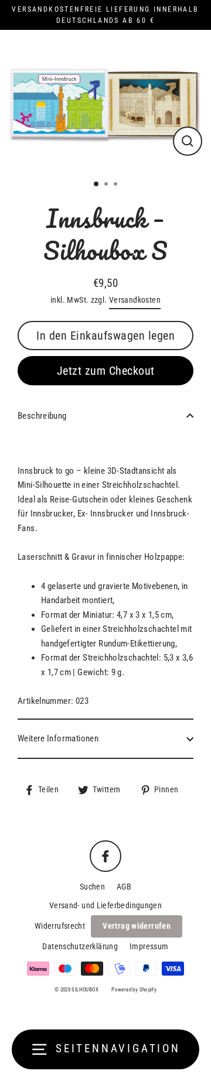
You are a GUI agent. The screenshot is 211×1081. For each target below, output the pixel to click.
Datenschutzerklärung (80, 946)
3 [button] (117, 185)
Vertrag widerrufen (137, 926)
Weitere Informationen (58, 738)
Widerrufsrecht (60, 926)
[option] (105, 100)
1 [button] (97, 184)
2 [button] (107, 185)
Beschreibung (42, 415)
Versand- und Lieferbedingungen (105, 905)
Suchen (92, 886)
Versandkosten (135, 300)
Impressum (149, 946)
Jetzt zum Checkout (106, 371)
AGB (124, 886)
